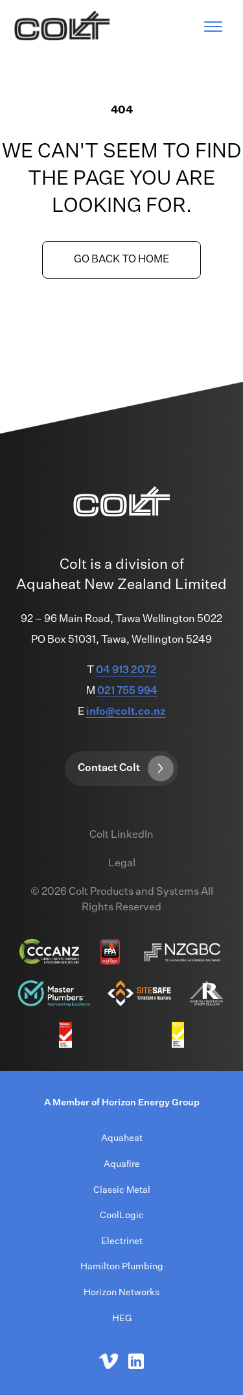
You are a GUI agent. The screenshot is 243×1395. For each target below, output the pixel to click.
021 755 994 (127, 691)
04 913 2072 (126, 670)
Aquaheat (122, 1138)
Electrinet (122, 1241)
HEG (122, 1318)
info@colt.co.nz (126, 712)
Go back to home (121, 260)
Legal (121, 864)
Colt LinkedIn (121, 835)
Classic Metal (121, 1190)
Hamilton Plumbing (121, 1266)
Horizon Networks (121, 1292)
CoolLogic (122, 1215)
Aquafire (122, 1164)
